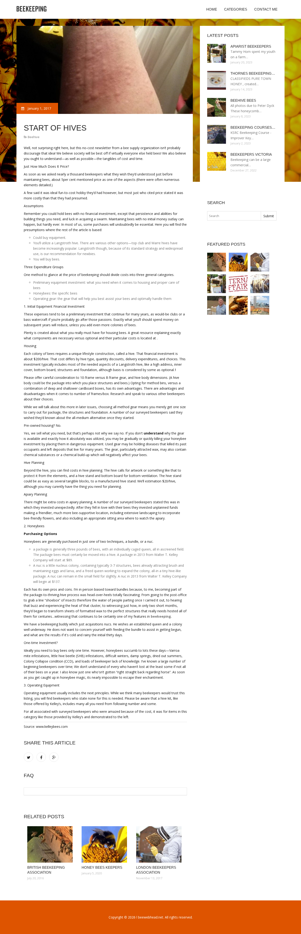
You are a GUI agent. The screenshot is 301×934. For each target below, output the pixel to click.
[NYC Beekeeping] (259, 305)
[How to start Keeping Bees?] (259, 283)
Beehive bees (243, 100)
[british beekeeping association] (51, 844)
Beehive (34, 137)
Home (211, 9)
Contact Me (265, 9)
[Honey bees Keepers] (105, 844)
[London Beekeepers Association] (159, 844)
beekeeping (161, 616)
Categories (235, 9)
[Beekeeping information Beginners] (238, 283)
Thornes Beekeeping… (252, 73)
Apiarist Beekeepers (250, 46)
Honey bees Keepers (102, 867)
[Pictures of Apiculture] (238, 305)
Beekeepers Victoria (251, 154)
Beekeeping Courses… (252, 127)
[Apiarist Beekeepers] (216, 283)
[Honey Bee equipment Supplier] (216, 305)
